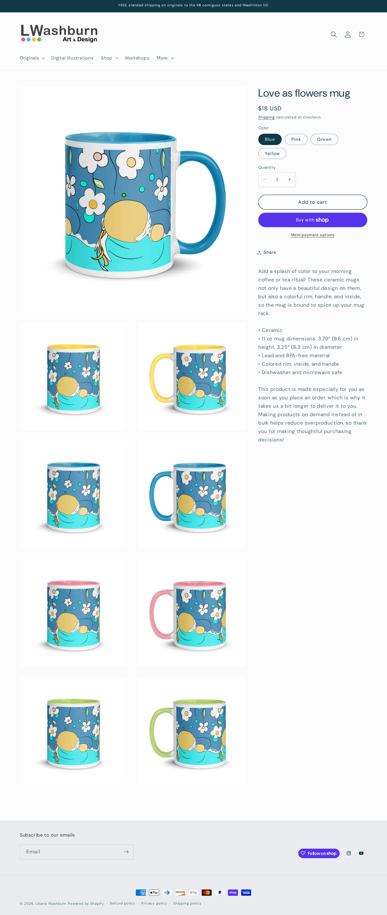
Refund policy (122, 903)
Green (324, 139)
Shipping (266, 117)
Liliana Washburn (51, 903)
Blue (270, 139)
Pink (296, 139)
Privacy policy (154, 903)
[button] (32, 58)
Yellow (272, 153)
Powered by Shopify (86, 903)
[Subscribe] (126, 851)
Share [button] (270, 252)
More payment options (313, 234)
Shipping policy (187, 903)
